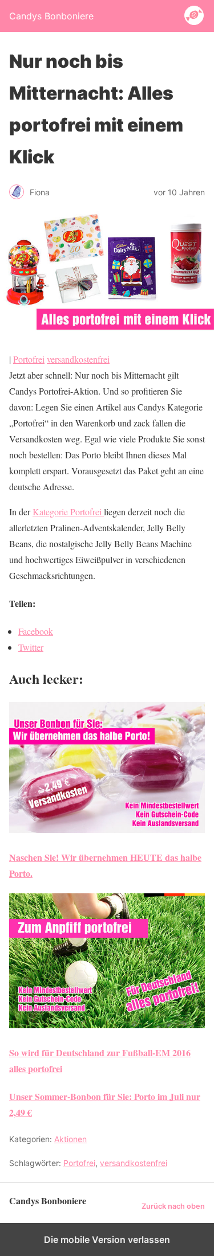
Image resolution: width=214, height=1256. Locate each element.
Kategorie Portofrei (68, 512)
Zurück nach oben (173, 1206)
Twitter (30, 647)
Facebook (35, 631)
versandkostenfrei (78, 359)
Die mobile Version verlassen (107, 1239)
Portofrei (29, 359)
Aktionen (70, 1139)
